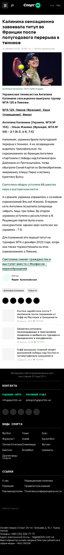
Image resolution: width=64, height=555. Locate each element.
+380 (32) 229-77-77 (22, 534)
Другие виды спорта (9, 456)
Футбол (6, 433)
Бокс (45, 433)
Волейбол (27, 450)
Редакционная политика (39, 480)
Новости (32, 290)
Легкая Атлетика (12, 444)
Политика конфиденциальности (43, 491)
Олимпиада (29, 444)
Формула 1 (8, 439)
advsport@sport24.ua (38, 400)
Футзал (46, 444)
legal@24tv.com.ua (43, 537)
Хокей (25, 439)
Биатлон (7, 450)
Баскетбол (48, 439)
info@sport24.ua (11, 400)
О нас (5, 480)
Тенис (25, 433)
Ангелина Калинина (14, 290)
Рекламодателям (12, 491)
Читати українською (44, 49)
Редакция (8, 486)
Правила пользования (37, 486)
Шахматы (47, 450)
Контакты (9, 385)
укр (52, 5)
